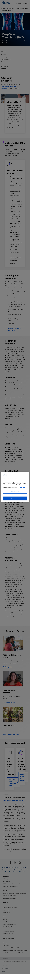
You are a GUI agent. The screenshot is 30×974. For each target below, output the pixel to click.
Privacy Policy (22, 487)
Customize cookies (15, 491)
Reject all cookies (15, 495)
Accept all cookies (15, 498)
